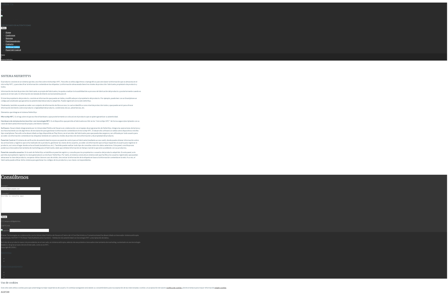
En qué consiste (12, 272)
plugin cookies (220, 288)
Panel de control (12, 261)
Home (8, 32)
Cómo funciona (12, 275)
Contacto (9, 44)
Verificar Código (13, 47)
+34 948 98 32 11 (10, 10)
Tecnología (10, 258)
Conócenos (10, 35)
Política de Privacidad (25, 247)
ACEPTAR (5, 292)
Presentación (11, 277)
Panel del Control (13, 50)
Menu (4, 28)
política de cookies (174, 288)
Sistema (9, 38)
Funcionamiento (13, 41)
